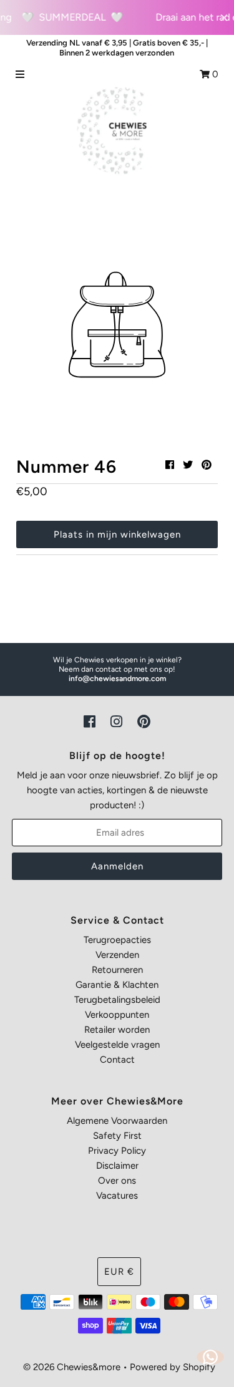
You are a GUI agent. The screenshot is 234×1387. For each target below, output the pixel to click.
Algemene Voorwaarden (117, 1120)
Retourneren (117, 969)
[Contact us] (210, 1357)
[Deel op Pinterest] (207, 465)
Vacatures (117, 1195)
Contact (117, 1059)
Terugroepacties (117, 939)
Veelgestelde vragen (117, 1044)
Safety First (117, 1135)
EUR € (119, 1271)
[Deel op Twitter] (188, 465)
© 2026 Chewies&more (71, 1367)
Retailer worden (117, 1029)
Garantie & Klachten (117, 984)
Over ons (117, 1180)
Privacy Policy (117, 1150)
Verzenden (117, 954)
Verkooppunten (117, 1014)
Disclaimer (117, 1165)
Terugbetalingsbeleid (117, 999)
